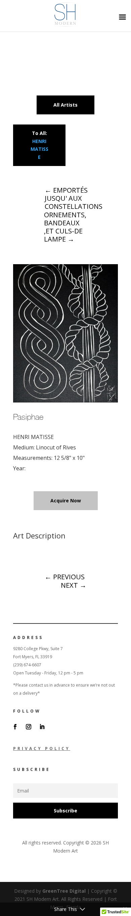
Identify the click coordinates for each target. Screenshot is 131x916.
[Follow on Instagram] (28, 726)
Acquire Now (65, 500)
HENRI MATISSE (39, 149)
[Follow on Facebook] (15, 726)
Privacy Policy (41, 748)
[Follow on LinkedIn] (42, 726)
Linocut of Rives (56, 447)
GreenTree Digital (64, 891)
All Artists (65, 105)
